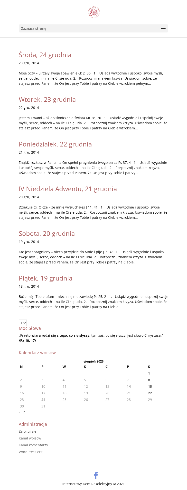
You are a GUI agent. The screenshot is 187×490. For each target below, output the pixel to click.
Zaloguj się (27, 431)
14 (129, 386)
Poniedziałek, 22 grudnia (55, 144)
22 (150, 393)
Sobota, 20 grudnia (47, 233)
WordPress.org (31, 451)
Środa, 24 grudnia (45, 54)
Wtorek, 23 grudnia (47, 99)
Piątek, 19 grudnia (45, 278)
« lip (22, 412)
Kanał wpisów (30, 438)
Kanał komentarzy (33, 445)
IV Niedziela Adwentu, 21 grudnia (68, 188)
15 (150, 386)
